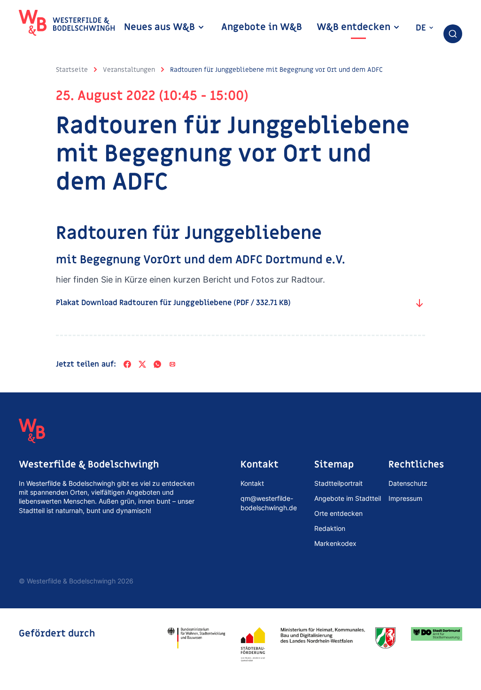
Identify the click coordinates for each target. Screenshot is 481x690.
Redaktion (329, 528)
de (422, 28)
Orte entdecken (338, 513)
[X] (142, 364)
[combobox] (452, 33)
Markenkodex (335, 543)
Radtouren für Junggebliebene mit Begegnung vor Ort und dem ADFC (276, 69)
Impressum (405, 498)
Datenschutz (407, 483)
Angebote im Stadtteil (347, 498)
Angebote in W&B (261, 27)
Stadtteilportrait (338, 483)
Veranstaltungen (129, 69)
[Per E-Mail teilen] (172, 364)
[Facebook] (127, 364)
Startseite (72, 69)
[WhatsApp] (157, 364)
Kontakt (252, 483)
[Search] (452, 33)
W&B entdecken (355, 27)
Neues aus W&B (160, 27)
